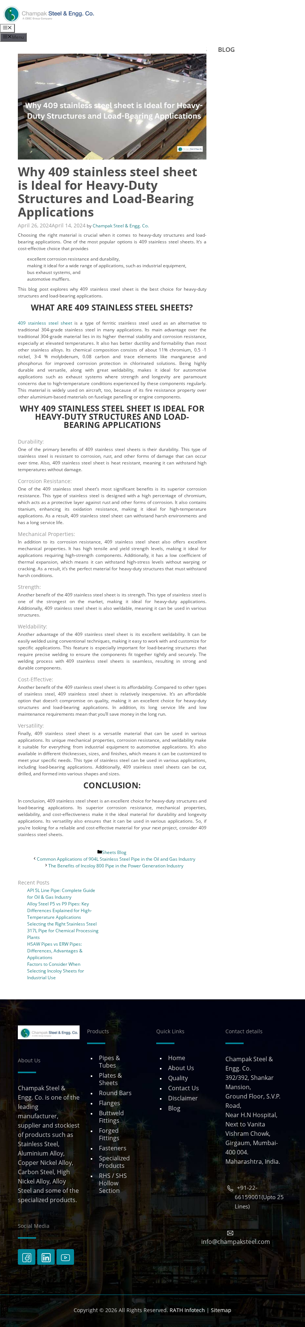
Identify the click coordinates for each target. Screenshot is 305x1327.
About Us (181, 1068)
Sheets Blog (114, 852)
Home (176, 1058)
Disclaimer (183, 1098)
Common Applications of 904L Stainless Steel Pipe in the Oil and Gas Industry (116, 859)
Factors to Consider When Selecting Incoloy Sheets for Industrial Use (55, 971)
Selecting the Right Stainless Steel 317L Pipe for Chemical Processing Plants (63, 930)
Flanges (109, 1103)
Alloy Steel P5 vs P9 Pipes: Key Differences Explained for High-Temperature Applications (59, 910)
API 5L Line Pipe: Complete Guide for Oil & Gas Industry (61, 893)
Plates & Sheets (110, 1079)
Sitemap (221, 1310)
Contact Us (183, 1088)
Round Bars (115, 1093)
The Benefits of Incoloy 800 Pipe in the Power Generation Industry (115, 866)
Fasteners (112, 1148)
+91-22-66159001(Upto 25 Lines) (259, 1197)
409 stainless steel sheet (45, 323)
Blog (174, 1108)
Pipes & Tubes (109, 1061)
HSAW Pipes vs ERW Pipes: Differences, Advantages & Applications (55, 951)
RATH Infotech (187, 1310)
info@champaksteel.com (235, 1242)
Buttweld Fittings (111, 1117)
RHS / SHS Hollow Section (113, 1183)
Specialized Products (114, 1162)
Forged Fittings (109, 1134)
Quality (178, 1078)
